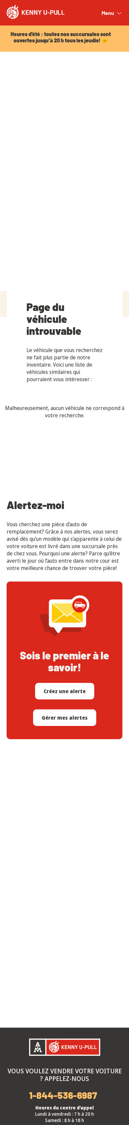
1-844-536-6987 (63, 1095)
